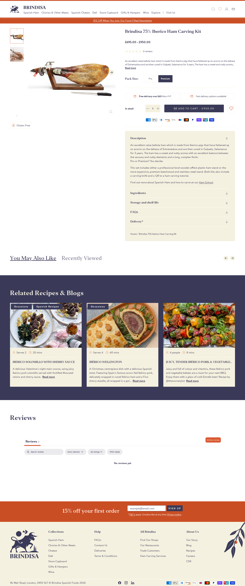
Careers (190, 556)
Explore (156, 12)
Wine (146, 12)
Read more (130, 68)
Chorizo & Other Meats (55, 12)
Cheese (52, 551)
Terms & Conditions (105, 556)
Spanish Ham (31, 12)
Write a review (213, 440)
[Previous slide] (17, 29)
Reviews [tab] (32, 441)
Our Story (192, 540)
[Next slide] (17, 115)
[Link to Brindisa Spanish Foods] (15, 9)
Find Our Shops (149, 540)
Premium (165, 78)
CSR (188, 561)
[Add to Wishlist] (231, 108)
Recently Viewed (82, 258)
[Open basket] (233, 9)
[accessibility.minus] (147, 108)
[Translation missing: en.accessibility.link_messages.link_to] (24, 544)
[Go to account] (226, 9)
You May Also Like (33, 258)
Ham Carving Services (153, 556)
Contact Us (101, 545)
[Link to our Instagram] (126, 582)
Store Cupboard (109, 12)
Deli (94, 12)
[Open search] (213, 9)
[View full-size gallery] (111, 112)
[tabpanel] (122, 474)
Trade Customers (150, 551)
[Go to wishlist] (220, 9)
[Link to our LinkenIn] (132, 582)
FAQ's (97, 540)
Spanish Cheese (80, 12)
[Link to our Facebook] (119, 582)
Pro (150, 78)
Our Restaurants (149, 545)
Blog (189, 545)
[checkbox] (114, 452)
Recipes (190, 551)
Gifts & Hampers (130, 12)
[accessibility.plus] (158, 108)
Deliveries (100, 551)
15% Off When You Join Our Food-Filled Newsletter (122, 20)
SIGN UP (174, 508)
